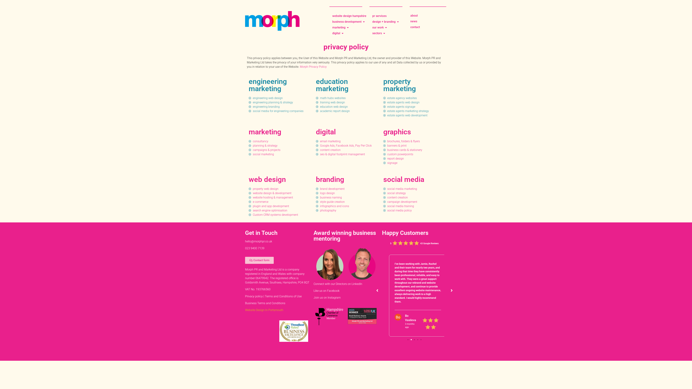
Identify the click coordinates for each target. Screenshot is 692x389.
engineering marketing (268, 85)
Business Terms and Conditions (265, 303)
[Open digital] (342, 33)
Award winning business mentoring (345, 235)
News (413, 21)
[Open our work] (386, 27)
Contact (415, 27)
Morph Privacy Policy (313, 66)
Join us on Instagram (327, 297)
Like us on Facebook (327, 290)
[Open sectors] (384, 33)
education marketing (332, 85)
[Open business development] (363, 21)
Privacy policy (254, 296)
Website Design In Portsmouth (264, 310)
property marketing (399, 85)
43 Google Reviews (429, 243)
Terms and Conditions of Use (283, 296)
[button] (451, 291)
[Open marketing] (347, 27)
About (414, 15)
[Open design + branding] (397, 21)
